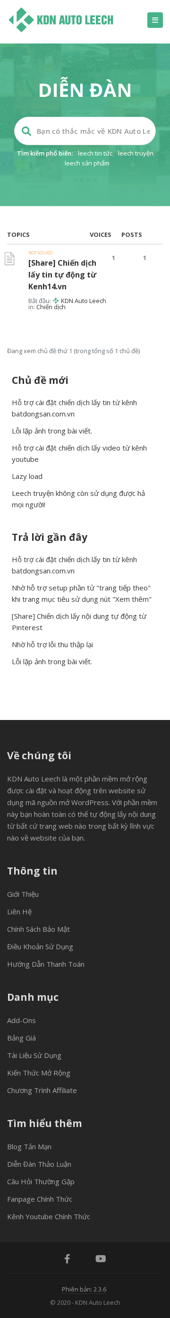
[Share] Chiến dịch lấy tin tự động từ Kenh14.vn (62, 275)
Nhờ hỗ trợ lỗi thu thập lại (52, 644)
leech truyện (135, 153)
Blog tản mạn (29, 1146)
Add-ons (21, 1020)
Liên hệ (19, 911)
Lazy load (27, 476)
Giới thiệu (23, 894)
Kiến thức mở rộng (38, 1072)
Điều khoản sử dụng (40, 946)
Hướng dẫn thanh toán (46, 964)
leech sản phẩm (87, 163)
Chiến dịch (51, 307)
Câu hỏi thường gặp (41, 1181)
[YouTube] (101, 1260)
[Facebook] (67, 1260)
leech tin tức (95, 153)
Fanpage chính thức (39, 1199)
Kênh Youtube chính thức (48, 1216)
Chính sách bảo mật (38, 929)
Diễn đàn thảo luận (39, 1164)
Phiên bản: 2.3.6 (84, 1289)
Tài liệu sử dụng (34, 1055)
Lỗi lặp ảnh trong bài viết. (52, 430)
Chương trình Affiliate (42, 1090)
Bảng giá (21, 1037)
